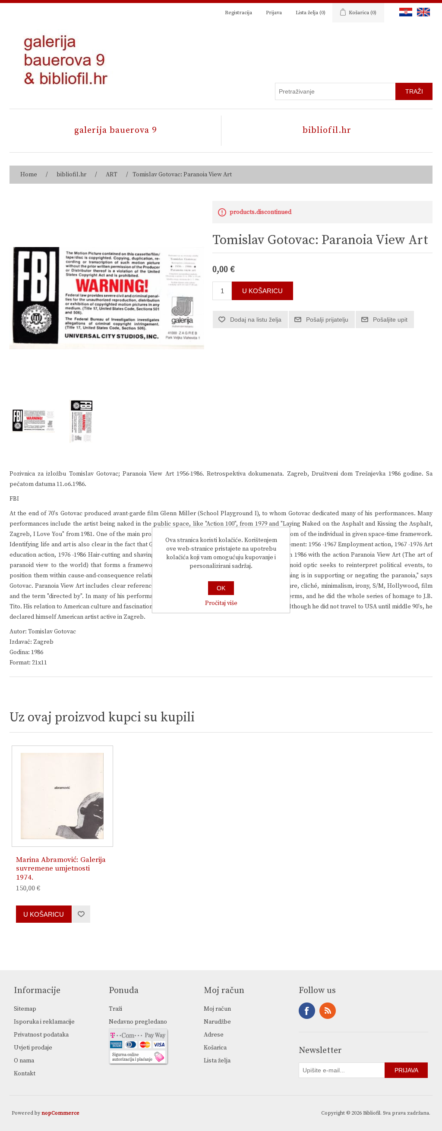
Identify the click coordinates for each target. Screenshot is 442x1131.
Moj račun (217, 1009)
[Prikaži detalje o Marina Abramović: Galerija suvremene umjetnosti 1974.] (62, 796)
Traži (115, 1009)
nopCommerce (60, 1113)
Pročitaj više (221, 603)
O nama (24, 1061)
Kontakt (24, 1074)
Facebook (307, 1011)
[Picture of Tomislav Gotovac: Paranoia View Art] (33, 421)
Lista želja (217, 1061)
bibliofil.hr (327, 130)
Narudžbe (217, 1022)
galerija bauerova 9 (115, 130)
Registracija (238, 12)
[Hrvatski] (404, 12)
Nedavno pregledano (138, 1022)
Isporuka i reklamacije (44, 1022)
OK (221, 588)
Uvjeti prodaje (33, 1048)
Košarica (215, 1048)
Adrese (214, 1035)
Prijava (274, 12)
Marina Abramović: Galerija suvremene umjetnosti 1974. (61, 868)
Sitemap (25, 1009)
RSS (327, 1011)
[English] (422, 12)
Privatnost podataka (41, 1035)
